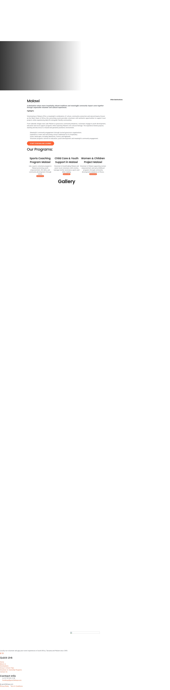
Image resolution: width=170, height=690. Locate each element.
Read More (40, 176)
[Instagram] (3, 653)
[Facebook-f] (1, 653)
